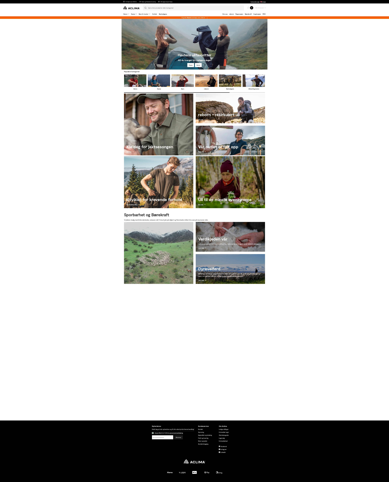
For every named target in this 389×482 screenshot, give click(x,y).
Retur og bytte (202, 441)
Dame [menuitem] (133, 14)
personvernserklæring (176, 433)
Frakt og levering (203, 438)
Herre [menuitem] (125, 14)
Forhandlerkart (223, 441)
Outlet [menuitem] (154, 14)
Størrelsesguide (224, 435)
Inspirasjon (257, 14)
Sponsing (201, 432)
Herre (198, 65)
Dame (190, 65)
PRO (264, 14)
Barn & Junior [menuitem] (143, 14)
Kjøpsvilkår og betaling (205, 435)
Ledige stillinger (223, 429)
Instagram (224, 449)
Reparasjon (239, 14)
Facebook (224, 446)
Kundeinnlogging (203, 444)
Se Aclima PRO (132, 204)
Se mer (129, 152)
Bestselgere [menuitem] (163, 14)
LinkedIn (223, 452)
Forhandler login (255, 1)
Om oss (225, 14)
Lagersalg (222, 438)
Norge (264, 1)
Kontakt (200, 429)
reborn (231, 14)
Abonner (178, 437)
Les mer (201, 248)
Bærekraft (248, 14)
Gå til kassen (259, 8)
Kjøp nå (201, 152)
